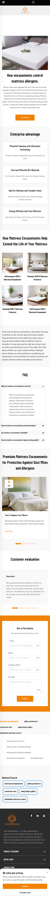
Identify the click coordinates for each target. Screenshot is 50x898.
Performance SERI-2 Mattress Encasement (12, 278)
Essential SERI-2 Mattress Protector (12, 310)
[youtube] (44, 815)
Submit (25, 699)
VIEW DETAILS (13, 263)
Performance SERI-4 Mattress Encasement (37, 310)
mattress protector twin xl (15, 741)
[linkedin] (37, 815)
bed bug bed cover (37, 758)
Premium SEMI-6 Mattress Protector (37, 278)
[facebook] (31, 815)
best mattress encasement (16, 758)
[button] (18, 543)
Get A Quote (25, 117)
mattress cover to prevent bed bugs (19, 747)
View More (9, 531)
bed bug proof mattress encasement (19, 752)
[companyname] (25, 10)
